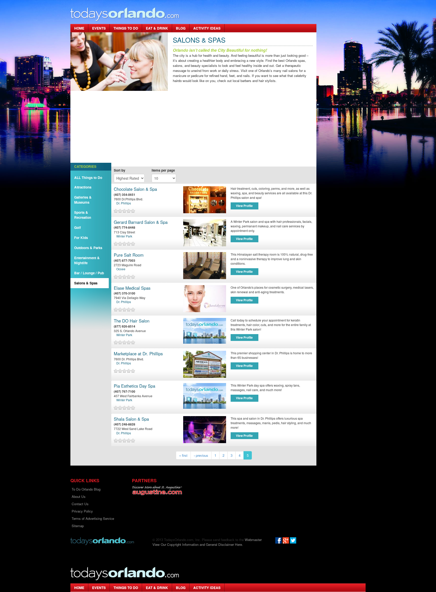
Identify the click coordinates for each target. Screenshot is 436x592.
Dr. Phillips (123, 203)
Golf (77, 227)
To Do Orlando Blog (86, 489)
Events (99, 28)
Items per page (163, 170)
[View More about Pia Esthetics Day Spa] (204, 395)
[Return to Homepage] (102, 540)
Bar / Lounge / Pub (89, 273)
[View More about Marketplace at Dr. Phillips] (205, 364)
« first (183, 455)
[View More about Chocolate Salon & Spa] (205, 199)
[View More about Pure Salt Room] (205, 265)
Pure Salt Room (129, 255)
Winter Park (124, 236)
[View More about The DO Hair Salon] (204, 330)
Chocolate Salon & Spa (135, 189)
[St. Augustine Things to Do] (157, 490)
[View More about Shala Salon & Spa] (205, 429)
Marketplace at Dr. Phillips (138, 354)
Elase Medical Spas (132, 288)
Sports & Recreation (82, 215)
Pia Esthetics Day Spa (134, 386)
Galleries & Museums (83, 200)
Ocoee (120, 269)
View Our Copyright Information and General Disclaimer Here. (197, 544)
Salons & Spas (85, 283)
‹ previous (201, 455)
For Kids (81, 237)
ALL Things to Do (88, 177)
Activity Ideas (207, 28)
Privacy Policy (82, 511)
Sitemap (78, 525)
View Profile (244, 205)
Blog (180, 28)
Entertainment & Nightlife (87, 260)
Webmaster (253, 539)
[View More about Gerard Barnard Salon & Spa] (205, 232)
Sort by (119, 170)
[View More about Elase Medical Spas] (205, 298)
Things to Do (126, 28)
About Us (79, 496)
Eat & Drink (157, 28)
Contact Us (80, 503)
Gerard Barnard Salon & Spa (141, 222)
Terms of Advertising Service (93, 518)
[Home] (124, 14)
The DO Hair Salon (131, 321)
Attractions (82, 187)
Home (79, 28)
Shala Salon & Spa (131, 419)
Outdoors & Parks (88, 247)
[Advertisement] (193, 128)
